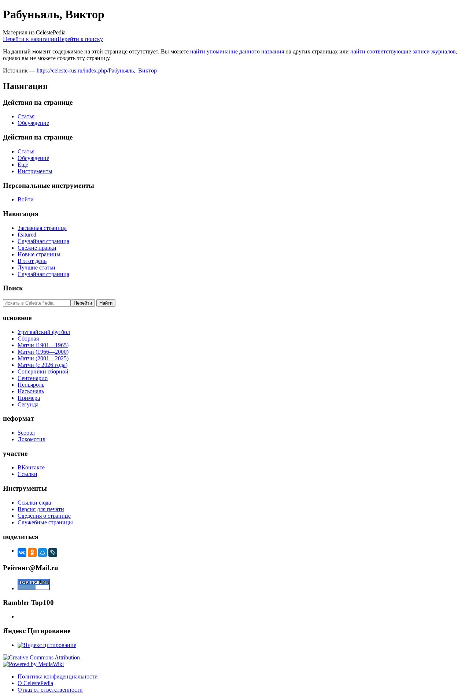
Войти (26, 199)
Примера (29, 398)
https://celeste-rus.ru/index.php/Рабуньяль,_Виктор (97, 70)
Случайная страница (43, 241)
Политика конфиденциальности (58, 676)
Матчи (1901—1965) (43, 345)
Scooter (26, 433)
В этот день (32, 261)
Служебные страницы (45, 522)
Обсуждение (33, 123)
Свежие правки (37, 248)
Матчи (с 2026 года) (42, 365)
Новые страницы (39, 254)
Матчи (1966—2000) (43, 352)
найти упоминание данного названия (237, 51)
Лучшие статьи (36, 267)
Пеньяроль (31, 385)
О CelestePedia (35, 683)
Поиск (13, 288)
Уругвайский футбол (44, 332)
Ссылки (27, 474)
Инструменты (35, 171)
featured (27, 234)
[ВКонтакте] (22, 552)
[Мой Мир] (42, 552)
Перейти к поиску (80, 39)
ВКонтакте (31, 467)
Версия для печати (41, 509)
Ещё (23, 164)
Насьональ (31, 391)
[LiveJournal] (52, 552)
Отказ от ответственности (50, 690)
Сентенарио (33, 378)
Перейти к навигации (30, 39)
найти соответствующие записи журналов (403, 51)
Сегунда (28, 404)
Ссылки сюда (34, 502)
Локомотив (31, 439)
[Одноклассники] (32, 552)
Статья (26, 116)
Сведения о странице (44, 516)
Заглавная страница (42, 228)
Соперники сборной (43, 371)
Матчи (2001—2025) (43, 358)
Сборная (28, 338)
